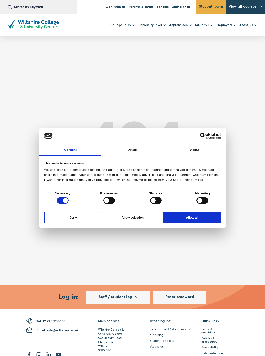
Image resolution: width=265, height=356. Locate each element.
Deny (73, 217)
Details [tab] (133, 149)
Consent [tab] (70, 149)
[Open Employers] (234, 25)
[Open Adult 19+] (211, 25)
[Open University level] (164, 25)
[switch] (109, 200)
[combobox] (42, 7)
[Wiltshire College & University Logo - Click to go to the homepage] (33, 24)
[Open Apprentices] (190, 25)
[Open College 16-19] (133, 25)
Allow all (192, 217)
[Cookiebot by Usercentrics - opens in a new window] (203, 136)
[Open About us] (255, 25)
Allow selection (133, 217)
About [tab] (194, 149)
